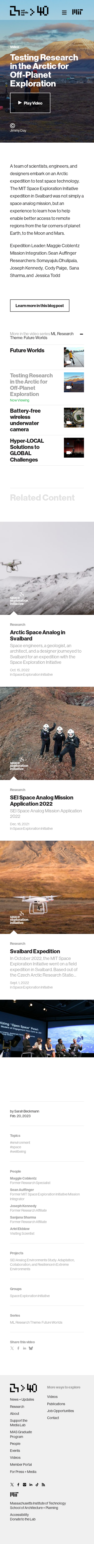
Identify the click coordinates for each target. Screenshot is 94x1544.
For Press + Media (23, 1471)
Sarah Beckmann (26, 1111)
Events (15, 1450)
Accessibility (19, 1514)
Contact (53, 1418)
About (14, 1413)
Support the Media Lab (18, 1422)
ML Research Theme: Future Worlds (36, 1322)
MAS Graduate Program (21, 1434)
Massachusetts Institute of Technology (38, 1503)
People (15, 1443)
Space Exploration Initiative (33, 674)
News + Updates (22, 1399)
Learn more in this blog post (40, 305)
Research (17, 1406)
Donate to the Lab (23, 1519)
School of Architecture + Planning (34, 1507)
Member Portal (21, 1464)
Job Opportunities (60, 1411)
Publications (56, 1404)
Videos (15, 1457)
